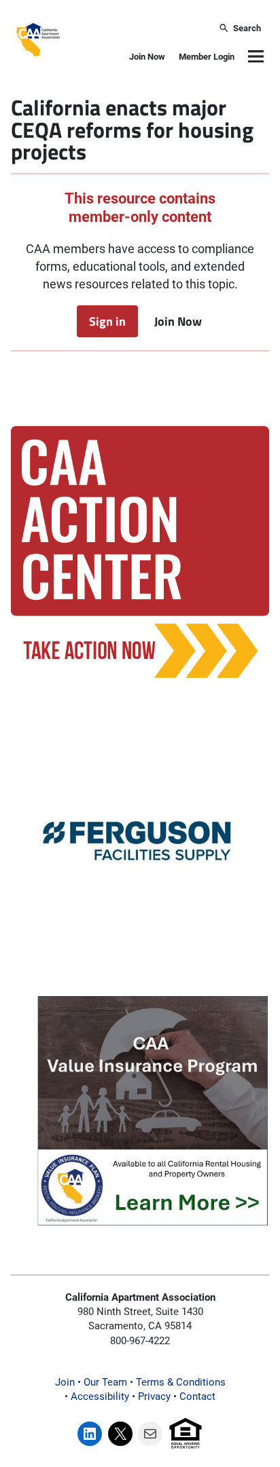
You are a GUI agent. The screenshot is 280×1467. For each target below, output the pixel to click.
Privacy (154, 1396)
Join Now (147, 57)
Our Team (105, 1382)
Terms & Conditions (181, 1382)
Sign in (107, 320)
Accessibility (100, 1396)
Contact (197, 1396)
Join (65, 1382)
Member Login (206, 57)
